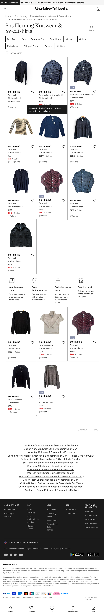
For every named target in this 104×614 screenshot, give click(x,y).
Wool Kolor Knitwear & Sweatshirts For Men (50, 469)
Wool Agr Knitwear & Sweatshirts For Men (50, 452)
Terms (45, 548)
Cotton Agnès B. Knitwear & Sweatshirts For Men (50, 449)
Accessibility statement (14, 548)
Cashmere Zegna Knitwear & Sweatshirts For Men (52, 490)
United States (28, 597)
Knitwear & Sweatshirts (59, 16)
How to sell (51, 509)
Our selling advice (51, 515)
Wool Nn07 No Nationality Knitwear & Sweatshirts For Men (50, 476)
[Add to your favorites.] (32, 92)
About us (89, 511)
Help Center (71, 509)
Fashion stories (91, 527)
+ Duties (16, 101)
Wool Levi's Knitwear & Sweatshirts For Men (50, 473)
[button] (98, 9)
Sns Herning (20, 16)
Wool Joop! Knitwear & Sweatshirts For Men (50, 466)
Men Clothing (37, 16)
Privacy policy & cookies (60, 548)
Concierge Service (9, 515)
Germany (38, 597)
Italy (50, 597)
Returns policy (31, 527)
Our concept (9, 509)
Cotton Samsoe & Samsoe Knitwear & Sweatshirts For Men (50, 486)
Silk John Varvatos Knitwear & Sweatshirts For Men (50, 462)
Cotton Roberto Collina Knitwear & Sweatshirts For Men (50, 483)
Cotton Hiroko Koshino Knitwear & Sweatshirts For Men (50, 459)
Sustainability (91, 515)
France (5, 597)
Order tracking (31, 511)
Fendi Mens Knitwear (82, 455)
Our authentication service (33, 519)
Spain (45, 597)
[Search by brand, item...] (5, 8)
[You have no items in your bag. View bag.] (98, 9)
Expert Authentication (39, 288)
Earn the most (85, 287)
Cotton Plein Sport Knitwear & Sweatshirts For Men (50, 480)
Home (8, 16)
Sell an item (52, 520)
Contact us (70, 513)
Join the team (91, 523)
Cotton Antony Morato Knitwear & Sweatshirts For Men (37, 455)
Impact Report (91, 519)
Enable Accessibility (10, 2)
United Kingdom (15, 597)
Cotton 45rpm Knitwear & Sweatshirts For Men (50, 445)
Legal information (33, 548)
